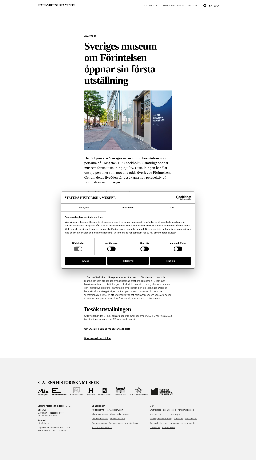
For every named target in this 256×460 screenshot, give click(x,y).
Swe (216, 6)
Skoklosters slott (117, 418)
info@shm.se (44, 423)
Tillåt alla (170, 260)
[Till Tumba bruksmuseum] (139, 391)
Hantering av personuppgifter (182, 423)
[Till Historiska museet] (91, 391)
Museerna (178, 418)
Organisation (155, 409)
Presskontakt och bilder (97, 338)
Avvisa (85, 260)
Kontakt (181, 6)
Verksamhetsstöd (185, 409)
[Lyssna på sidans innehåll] (210, 5)
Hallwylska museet (114, 409)
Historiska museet (100, 414)
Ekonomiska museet (119, 414)
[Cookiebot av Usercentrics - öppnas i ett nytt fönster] (178, 198)
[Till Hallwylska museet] (76, 391)
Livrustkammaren (100, 418)
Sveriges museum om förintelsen (124, 423)
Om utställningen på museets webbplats (107, 328)
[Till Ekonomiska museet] (59, 391)
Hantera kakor (168, 427)
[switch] (111, 249)
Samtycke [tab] (84, 207)
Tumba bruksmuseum (102, 427)
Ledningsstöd (169, 409)
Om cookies (155, 427)
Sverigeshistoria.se (158, 423)
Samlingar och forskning (161, 418)
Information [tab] (128, 207)
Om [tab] (172, 207)
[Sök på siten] (204, 5)
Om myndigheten (152, 6)
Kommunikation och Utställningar (165, 414)
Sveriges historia (99, 423)
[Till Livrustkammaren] (104, 391)
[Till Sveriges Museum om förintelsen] (162, 391)
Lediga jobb (169, 6)
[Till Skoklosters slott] (120, 391)
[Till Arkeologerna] (43, 391)
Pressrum (193, 6)
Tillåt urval (128, 260)
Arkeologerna (98, 409)
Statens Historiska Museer (56, 5)
